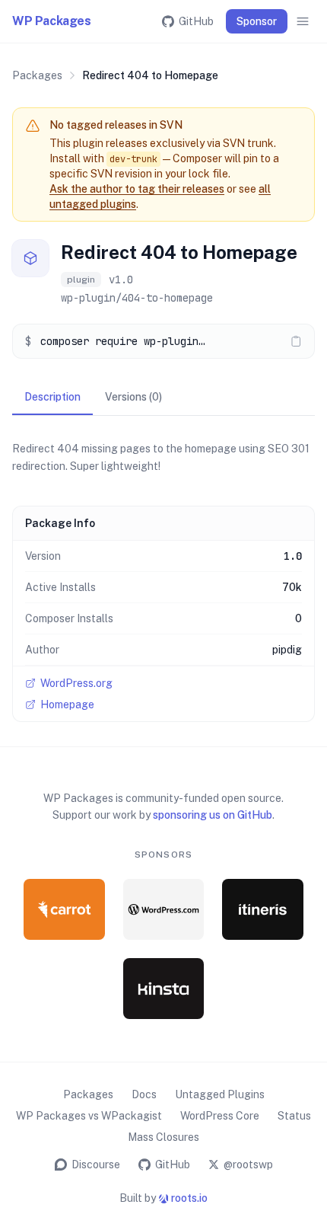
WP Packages (51, 21)
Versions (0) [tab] (133, 397)
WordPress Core (219, 1116)
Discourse (95, 1164)
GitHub (196, 21)
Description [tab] (52, 397)
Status (294, 1116)
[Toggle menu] (302, 21)
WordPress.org (76, 683)
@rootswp (248, 1164)
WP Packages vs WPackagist (89, 1116)
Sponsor (257, 21)
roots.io (189, 1198)
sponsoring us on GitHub (212, 815)
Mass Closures (163, 1137)
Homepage (67, 704)
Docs (144, 1094)
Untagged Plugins (220, 1094)
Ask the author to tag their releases (136, 189)
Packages (37, 75)
